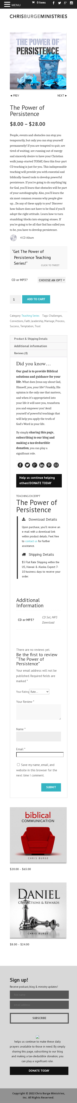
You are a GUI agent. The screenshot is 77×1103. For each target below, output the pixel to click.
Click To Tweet (51, 265)
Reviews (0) (21, 353)
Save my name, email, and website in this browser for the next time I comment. (36, 770)
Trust (37, 326)
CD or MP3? (19, 280)
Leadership (37, 321)
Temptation (26, 326)
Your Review (25, 702)
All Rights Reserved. (41, 1097)
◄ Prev (14, 95)
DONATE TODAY (40, 483)
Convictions (16, 321)
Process (59, 321)
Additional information (30, 346)
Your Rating (22, 692)
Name (20, 729)
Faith (27, 321)
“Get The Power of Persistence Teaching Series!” (31, 257)
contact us (31, 541)
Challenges (55, 315)
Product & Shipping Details (30, 339)
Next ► (62, 95)
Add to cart (36, 299)
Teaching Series (30, 315)
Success (14, 326)
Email (20, 749)
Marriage (49, 321)
